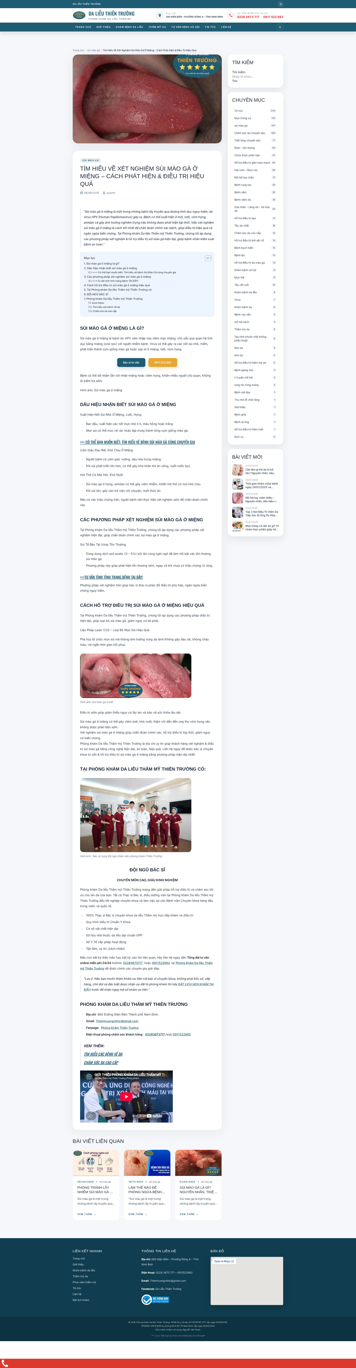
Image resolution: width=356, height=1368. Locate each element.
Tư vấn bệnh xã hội (185, 27)
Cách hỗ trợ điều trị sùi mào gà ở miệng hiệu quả (118, 285)
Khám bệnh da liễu (129, 27)
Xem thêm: (98, 302)
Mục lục (89, 258)
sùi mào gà (90, 160)
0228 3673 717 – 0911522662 (174, 1272)
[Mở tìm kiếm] (280, 27)
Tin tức (210, 27)
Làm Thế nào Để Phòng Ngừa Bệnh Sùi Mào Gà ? (145, 1192)
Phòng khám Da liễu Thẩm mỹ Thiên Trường (114, 298)
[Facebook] (280, 4)
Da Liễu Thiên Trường (168, 1288)
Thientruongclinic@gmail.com (117, 1021)
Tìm (234, 81)
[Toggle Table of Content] (206, 258)
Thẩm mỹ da (157, 27)
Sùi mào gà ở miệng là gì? (102, 263)
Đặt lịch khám (81, 1299)
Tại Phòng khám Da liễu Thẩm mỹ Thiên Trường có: (119, 289)
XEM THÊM (86, 1214)
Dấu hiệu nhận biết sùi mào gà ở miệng (112, 268)
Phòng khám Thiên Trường (120, 1028)
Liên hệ (226, 27)
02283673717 (133, 963)
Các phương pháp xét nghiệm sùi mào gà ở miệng (119, 276)
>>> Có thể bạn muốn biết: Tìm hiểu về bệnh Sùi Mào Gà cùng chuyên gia (134, 272)
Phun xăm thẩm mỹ (84, 1282)
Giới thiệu (103, 27)
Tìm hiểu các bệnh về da (106, 306)
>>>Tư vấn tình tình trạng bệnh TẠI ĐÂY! (115, 280)
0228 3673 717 (248, 16)
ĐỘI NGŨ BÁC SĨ (97, 294)
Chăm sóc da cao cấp (105, 311)
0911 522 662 (273, 16)
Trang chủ (83, 27)
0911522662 (161, 963)
